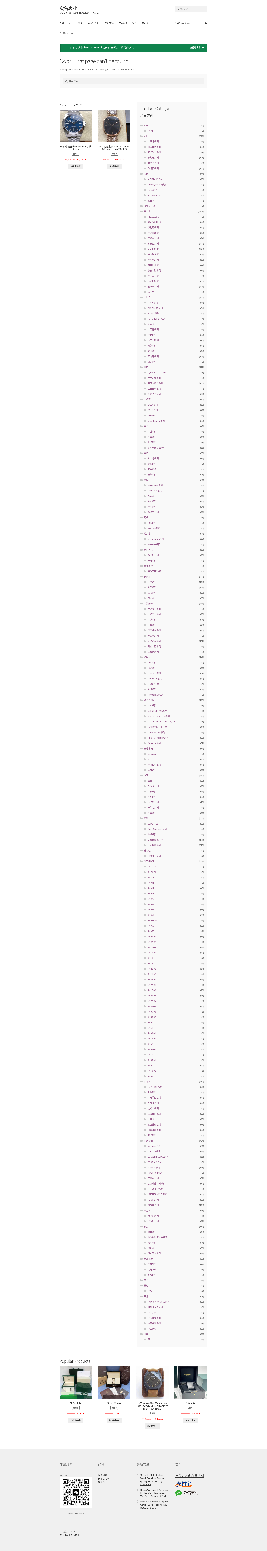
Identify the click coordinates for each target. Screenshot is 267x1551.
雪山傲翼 (152, 1328)
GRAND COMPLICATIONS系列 (162, 721)
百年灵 (147, 1081)
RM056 (151, 931)
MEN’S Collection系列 (158, 737)
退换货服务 (103, 1478)
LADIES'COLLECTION (158, 727)
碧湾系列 (152, 506)
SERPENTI (153, 415)
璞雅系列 (152, 1119)
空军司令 (152, 469)
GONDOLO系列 (155, 1162)
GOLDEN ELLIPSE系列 (158, 1156)
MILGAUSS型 (154, 216)
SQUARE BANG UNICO (158, 372)
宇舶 (146, 367)
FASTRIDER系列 (155, 485)
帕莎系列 (152, 345)
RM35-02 (152, 1006)
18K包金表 (108, 22)
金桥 (150, 1291)
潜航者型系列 (154, 270)
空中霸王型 (153, 275)
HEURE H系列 (154, 856)
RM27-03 (152, 995)
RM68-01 (152, 1070)
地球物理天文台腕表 (158, 1237)
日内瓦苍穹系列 (155, 1188)
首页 (62, 22)
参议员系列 (153, 555)
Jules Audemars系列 (157, 829)
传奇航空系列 (154, 1097)
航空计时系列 (154, 1124)
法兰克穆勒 (149, 700)
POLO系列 (153, 189)
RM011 (151, 888)
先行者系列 (153, 786)
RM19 (150, 963)
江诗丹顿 (148, 603)
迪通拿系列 (153, 286)
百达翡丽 (148, 1140)
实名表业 (68, 8)
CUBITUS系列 (154, 1151)
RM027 (151, 904)
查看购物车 (195, 47)
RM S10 (151, 877)
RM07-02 (152, 941)
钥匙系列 (152, 361)
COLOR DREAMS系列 (157, 710)
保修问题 (102, 1475)
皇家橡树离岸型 (155, 839)
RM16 (150, 958)
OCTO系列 (153, 410)
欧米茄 (147, 576)
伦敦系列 (152, 324)
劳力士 (147, 211)
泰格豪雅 (148, 748)
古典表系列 (153, 1178)
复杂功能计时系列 (156, 1183)
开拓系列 (152, 560)
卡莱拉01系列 (154, 764)
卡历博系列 (153, 329)
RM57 (150, 1044)
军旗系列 (152, 791)
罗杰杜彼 (148, 1258)
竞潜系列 (152, 770)
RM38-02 (152, 1017)
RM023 (151, 899)
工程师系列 (153, 141)
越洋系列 (152, 1135)
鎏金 (150, 1339)
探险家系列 (153, 238)
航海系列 (152, 442)
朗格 (146, 517)
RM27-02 (152, 990)
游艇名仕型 (153, 265)
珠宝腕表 (152, 200)
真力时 (147, 1210)
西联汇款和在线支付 (189, 1476)
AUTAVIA (152, 753)
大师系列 (152, 1242)
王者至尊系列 (154, 388)
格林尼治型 (153, 254)
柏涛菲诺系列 (154, 146)
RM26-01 (152, 979)
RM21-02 (152, 974)
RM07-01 (152, 936)
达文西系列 (153, 163)
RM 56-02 (152, 872)
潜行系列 (152, 689)
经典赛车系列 (154, 1323)
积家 (146, 1226)
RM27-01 (152, 985)
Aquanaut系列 (154, 1146)
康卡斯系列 (153, 802)
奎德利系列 (153, 635)
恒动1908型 (153, 232)
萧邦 (146, 1296)
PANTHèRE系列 (155, 308)
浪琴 (146, 775)
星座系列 (152, 582)
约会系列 (152, 1248)
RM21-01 (152, 968)
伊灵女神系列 (154, 609)
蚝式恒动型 (153, 281)
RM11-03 (152, 947)
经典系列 (152, 437)
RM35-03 (152, 1011)
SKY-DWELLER (154, 222)
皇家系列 (152, 501)
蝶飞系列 (152, 592)
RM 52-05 (152, 866)
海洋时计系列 (154, 152)
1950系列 (152, 668)
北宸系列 (152, 1232)
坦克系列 (152, 334)
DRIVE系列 (153, 302)
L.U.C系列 (152, 1312)
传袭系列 (152, 625)
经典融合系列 (154, 394)
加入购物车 (76, 166)
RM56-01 (152, 1038)
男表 (71, 22)
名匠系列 (152, 797)
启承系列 (152, 496)
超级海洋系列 (154, 1129)
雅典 (146, 1334)
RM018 (151, 893)
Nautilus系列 (154, 1167)
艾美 (146, 1280)
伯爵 (146, 173)
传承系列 (152, 619)
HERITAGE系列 (155, 490)
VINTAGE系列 (154, 544)
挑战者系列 (153, 1108)
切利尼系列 (153, 227)
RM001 (151, 882)
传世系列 (152, 431)
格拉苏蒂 (148, 549)
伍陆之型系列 (154, 614)
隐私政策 (102, 1482)
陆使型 (151, 292)
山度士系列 (153, 340)
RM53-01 (152, 1033)
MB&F (146, 125)
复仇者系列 (153, 1103)
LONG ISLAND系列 (156, 732)
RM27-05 (152, 1000)
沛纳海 (147, 657)
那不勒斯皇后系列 (156, 447)
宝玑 (146, 426)
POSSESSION (154, 195)
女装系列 (152, 463)
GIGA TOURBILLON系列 (159, 716)
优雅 (150, 780)
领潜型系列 (153, 512)
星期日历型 (153, 249)
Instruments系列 (156, 539)
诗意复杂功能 (154, 571)
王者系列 (152, 1264)
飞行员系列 (153, 168)
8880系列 (152, 705)
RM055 (151, 925)
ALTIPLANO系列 (155, 179)
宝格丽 (147, 399)
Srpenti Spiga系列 (156, 421)
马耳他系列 (153, 651)
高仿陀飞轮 (93, 22)
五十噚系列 (153, 458)
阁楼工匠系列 (154, 646)
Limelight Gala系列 (157, 184)
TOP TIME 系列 (155, 1087)
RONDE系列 (153, 313)
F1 (149, 759)
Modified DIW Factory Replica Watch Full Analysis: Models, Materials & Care (154, 1504)
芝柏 (146, 1285)
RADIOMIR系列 (155, 678)
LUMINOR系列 (154, 673)
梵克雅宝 (148, 565)
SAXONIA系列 (154, 528)
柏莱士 (147, 533)
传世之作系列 (154, 377)
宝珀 (146, 453)
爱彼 (146, 818)
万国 (146, 136)
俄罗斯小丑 (149, 206)
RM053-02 (152, 920)
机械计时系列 (154, 1113)
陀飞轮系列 (153, 1199)
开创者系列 (153, 807)
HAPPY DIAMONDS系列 (159, 1301)
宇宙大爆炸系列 (155, 383)
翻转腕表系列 (154, 1253)
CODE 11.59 (153, 823)
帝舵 (146, 480)
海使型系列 (153, 259)
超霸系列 (152, 598)
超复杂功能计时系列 (158, 1194)
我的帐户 (146, 22)
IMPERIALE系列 (155, 1307)
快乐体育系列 (154, 1317)
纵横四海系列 (154, 641)
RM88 (150, 1076)
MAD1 (150, 130)
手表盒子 (123, 22)
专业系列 (152, 1092)
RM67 (150, 1065)
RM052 (151, 915)
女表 (80, 22)
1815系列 (152, 522)
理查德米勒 (149, 861)
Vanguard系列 (154, 743)
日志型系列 (153, 243)
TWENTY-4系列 (155, 1172)
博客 (134, 22)
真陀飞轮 (152, 1269)
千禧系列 (152, 834)
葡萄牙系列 (153, 157)
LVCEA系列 (153, 404)
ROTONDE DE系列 (156, 318)
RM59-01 (152, 1049)
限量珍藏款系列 (155, 694)
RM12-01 (152, 952)
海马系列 (152, 587)
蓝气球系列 (153, 356)
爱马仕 (147, 850)
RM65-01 (152, 1060)
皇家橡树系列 (154, 845)
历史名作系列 (154, 630)
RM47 (150, 1022)
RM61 (150, 1054)
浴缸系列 (152, 351)
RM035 (151, 909)
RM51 (150, 1027)
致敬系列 (152, 1275)
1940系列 (152, 662)
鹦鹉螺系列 (153, 1205)
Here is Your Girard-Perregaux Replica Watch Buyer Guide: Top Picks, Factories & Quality (154, 1493)
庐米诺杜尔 (153, 684)
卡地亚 (147, 297)
